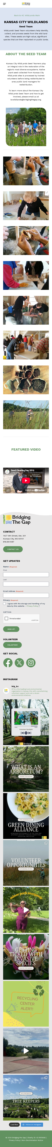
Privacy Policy (32, 606)
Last (5, 580)
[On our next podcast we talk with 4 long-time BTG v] (26, 722)
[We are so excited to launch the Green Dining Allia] (26, 816)
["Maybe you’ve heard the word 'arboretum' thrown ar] (26, 769)
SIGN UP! (11, 629)
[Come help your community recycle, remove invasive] (26, 863)
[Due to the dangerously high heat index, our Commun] (26, 1004)
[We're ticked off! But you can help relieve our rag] (26, 957)
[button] (4, 4)
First (5, 570)
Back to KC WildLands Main (27, 15)
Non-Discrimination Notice (32, 1140)
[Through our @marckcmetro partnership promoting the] (26, 1051)
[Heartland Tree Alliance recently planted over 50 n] (26, 910)
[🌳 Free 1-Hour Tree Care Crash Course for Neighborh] (26, 1098)
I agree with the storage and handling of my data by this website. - (26, 605)
